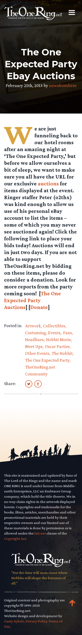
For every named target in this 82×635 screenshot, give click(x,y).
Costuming (35, 332)
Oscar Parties (57, 346)
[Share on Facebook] (38, 383)
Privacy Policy (36, 621)
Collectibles (54, 325)
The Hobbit (62, 353)
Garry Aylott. (14, 621)
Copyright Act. (15, 538)
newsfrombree (63, 85)
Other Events (37, 353)
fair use (40, 533)
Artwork (33, 325)
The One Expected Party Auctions (32, 300)
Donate (39, 307)
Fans (67, 332)
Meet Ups (34, 346)
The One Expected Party (47, 360)
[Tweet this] (28, 383)
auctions (48, 183)
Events (54, 332)
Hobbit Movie (58, 339)
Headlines (34, 339)
